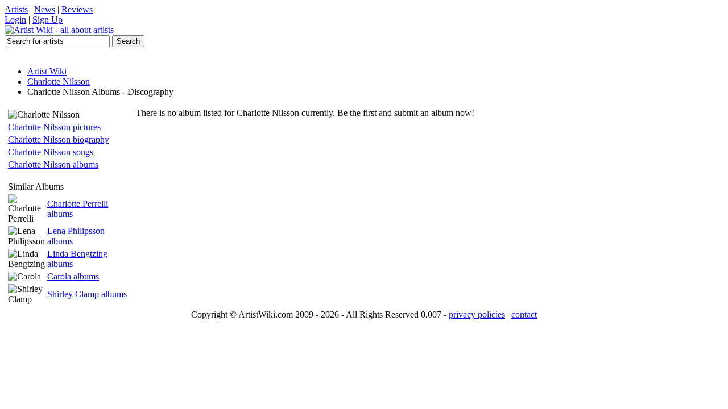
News (44, 9)
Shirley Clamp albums (87, 294)
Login (15, 19)
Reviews (77, 9)
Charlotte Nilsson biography (58, 139)
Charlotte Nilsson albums (53, 164)
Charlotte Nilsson (58, 81)
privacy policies (477, 314)
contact (524, 314)
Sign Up (47, 19)
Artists (16, 9)
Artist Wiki (47, 71)
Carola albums (73, 276)
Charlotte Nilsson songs (50, 152)
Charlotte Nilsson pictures (54, 127)
